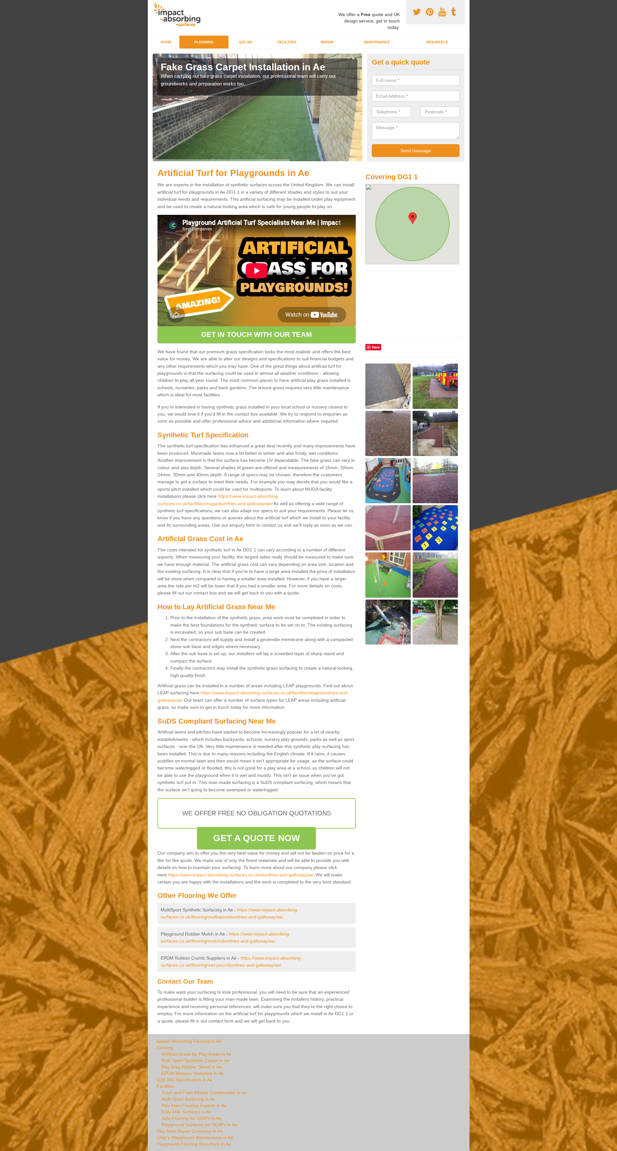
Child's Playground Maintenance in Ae (194, 1137)
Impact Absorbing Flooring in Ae (188, 1041)
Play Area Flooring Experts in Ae (194, 1105)
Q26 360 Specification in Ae (184, 1079)
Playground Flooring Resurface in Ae (193, 1144)
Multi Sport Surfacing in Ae (188, 1099)
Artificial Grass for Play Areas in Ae (196, 1054)
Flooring (204, 42)
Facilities (286, 42)
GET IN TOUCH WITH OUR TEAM (256, 334)
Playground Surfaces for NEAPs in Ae (199, 1124)
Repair (327, 42)
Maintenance (377, 42)
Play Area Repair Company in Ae (189, 1131)
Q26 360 (245, 42)
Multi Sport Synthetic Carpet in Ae (195, 1060)
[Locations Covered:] (155, 5)
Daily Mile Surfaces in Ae (186, 1111)
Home (166, 42)
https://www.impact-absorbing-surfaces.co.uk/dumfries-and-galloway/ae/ (241, 874)
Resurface (437, 42)
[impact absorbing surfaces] (179, 15)
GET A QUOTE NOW (256, 838)
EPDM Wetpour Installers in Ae (192, 1073)
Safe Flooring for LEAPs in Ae (191, 1118)
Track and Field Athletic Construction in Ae (204, 1092)
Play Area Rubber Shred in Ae (191, 1066)
